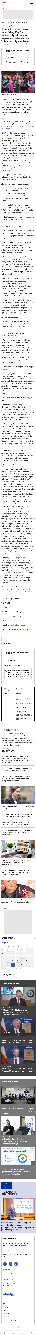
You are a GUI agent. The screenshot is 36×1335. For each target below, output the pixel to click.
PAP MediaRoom (10, 1239)
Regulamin (6, 1310)
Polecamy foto (9, 1081)
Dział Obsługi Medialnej (11, 1290)
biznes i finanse (6, 1007)
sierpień (4, 943)
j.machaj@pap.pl (8, 1293)
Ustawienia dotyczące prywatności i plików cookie (16, 1320)
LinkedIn (25, 551)
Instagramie (16, 551)
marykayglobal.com (25, 546)
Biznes (5, 639)
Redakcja (6, 1269)
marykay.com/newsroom (11, 616)
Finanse (14, 639)
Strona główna (5, 23)
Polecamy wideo (10, 983)
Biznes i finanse (6, 1106)
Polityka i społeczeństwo (20, 23)
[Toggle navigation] (31, 2)
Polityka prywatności (8, 1307)
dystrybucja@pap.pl (9, 1283)
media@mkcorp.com (16, 625)
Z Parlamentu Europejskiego (9, 1193)
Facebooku (5, 551)
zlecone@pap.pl (7, 1273)
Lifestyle (24, 639)
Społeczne (6, 643)
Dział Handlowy (8, 1279)
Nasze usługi (6, 1317)
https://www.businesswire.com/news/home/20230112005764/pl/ (17, 126)
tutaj (11, 177)
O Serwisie (6, 1304)
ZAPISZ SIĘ (5, 749)
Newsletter (6, 1313)
